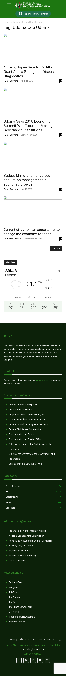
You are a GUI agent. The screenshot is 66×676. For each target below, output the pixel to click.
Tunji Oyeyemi (11, 80)
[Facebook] (19, 660)
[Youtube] (40, 660)
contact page (42, 380)
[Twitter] (26, 660)
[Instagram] (33, 660)
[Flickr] (47, 660)
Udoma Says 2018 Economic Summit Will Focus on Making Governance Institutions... (28, 125)
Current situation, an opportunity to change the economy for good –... (32, 231)
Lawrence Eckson (12, 238)
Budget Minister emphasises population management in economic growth (27, 179)
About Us (24, 639)
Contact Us (44, 639)
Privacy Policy (10, 639)
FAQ (34, 639)
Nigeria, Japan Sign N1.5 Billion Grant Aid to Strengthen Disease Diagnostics (30, 71)
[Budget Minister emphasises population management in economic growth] (33, 156)
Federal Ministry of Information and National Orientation (33, 645)
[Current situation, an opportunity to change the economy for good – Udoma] (33, 210)
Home (7, 22)
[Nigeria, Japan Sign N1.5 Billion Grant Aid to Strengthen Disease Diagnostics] (33, 48)
